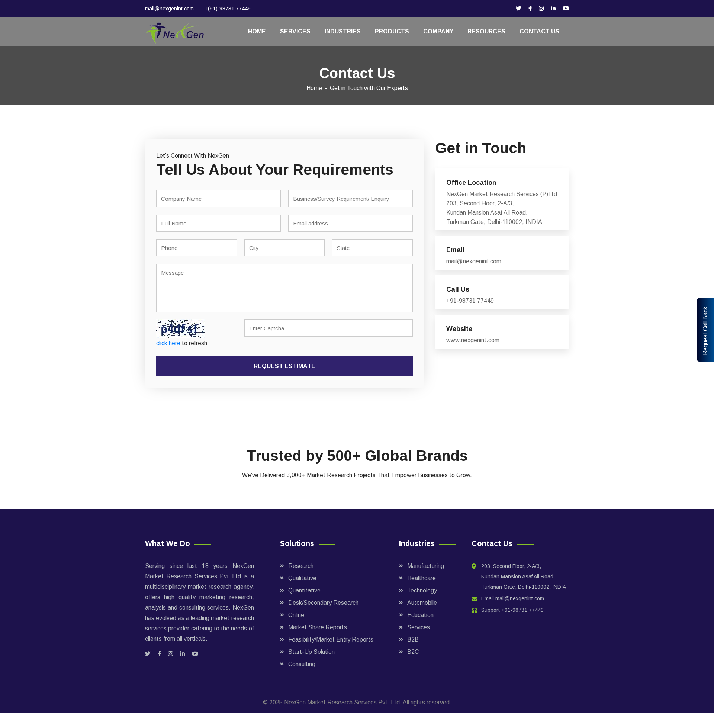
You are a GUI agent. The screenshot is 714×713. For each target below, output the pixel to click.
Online (296, 615)
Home (257, 31)
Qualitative (302, 578)
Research (300, 566)
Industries (343, 31)
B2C (413, 652)
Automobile (422, 603)
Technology (422, 590)
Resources (486, 31)
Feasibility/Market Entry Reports (330, 639)
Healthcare (421, 578)
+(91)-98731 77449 (228, 9)
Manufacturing (425, 566)
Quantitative (304, 590)
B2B (413, 639)
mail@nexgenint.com (169, 9)
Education (420, 615)
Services (295, 31)
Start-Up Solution (311, 652)
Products (392, 31)
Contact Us (539, 31)
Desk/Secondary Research (323, 603)
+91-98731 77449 (522, 610)
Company (438, 31)
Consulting (301, 664)
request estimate (284, 366)
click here (168, 343)
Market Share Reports (317, 627)
